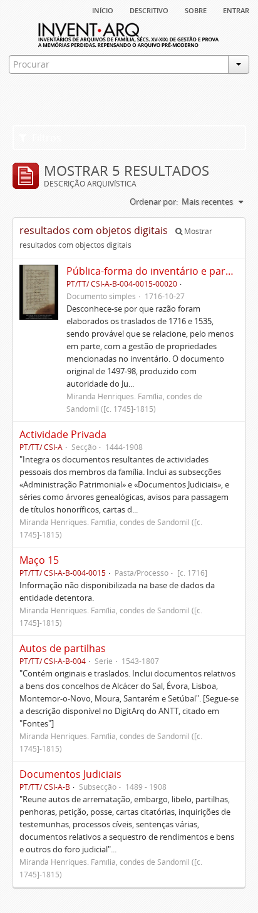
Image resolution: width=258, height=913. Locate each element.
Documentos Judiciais (70, 774)
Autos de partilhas (62, 648)
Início (102, 9)
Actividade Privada (62, 434)
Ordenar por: (154, 201)
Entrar (236, 9)
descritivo (149, 9)
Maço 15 (39, 560)
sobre (196, 9)
